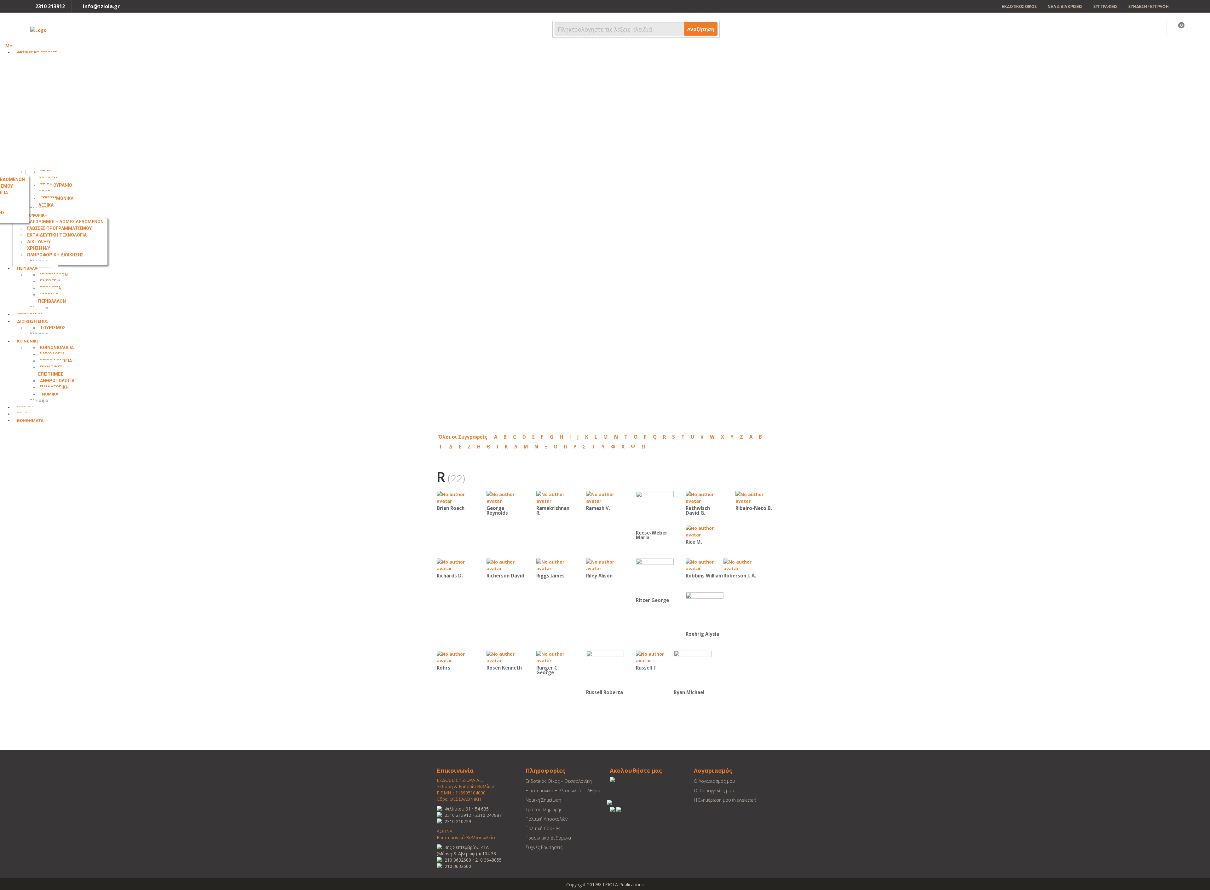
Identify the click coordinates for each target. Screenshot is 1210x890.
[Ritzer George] (655, 577)
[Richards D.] (456, 565)
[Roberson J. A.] (742, 565)
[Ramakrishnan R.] (555, 497)
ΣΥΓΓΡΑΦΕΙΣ (1105, 6)
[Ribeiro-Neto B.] (754, 497)
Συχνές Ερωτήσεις (544, 847)
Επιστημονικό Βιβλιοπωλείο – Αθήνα (563, 790)
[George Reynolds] (505, 497)
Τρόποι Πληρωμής (544, 809)
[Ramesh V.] (605, 497)
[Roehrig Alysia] (704, 611)
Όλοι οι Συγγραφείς (462, 437)
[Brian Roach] (456, 497)
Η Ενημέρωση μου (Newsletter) (725, 800)
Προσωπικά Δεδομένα (548, 838)
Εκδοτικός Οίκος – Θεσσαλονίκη (559, 781)
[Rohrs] (456, 657)
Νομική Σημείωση (543, 800)
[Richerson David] (505, 565)
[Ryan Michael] (693, 669)
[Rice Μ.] (704, 531)
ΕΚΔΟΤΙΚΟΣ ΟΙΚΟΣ (1019, 6)
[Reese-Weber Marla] (655, 509)
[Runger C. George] (555, 657)
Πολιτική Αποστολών (547, 819)
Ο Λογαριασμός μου (714, 781)
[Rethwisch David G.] (704, 497)
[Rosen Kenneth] (505, 657)
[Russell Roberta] (605, 669)
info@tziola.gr (101, 6)
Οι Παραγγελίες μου (714, 790)
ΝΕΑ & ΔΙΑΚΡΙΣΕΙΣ (1065, 6)
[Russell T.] (655, 657)
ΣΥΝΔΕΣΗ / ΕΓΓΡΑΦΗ (1148, 6)
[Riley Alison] (605, 565)
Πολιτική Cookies (543, 828)
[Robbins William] (704, 565)
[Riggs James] (555, 565)
